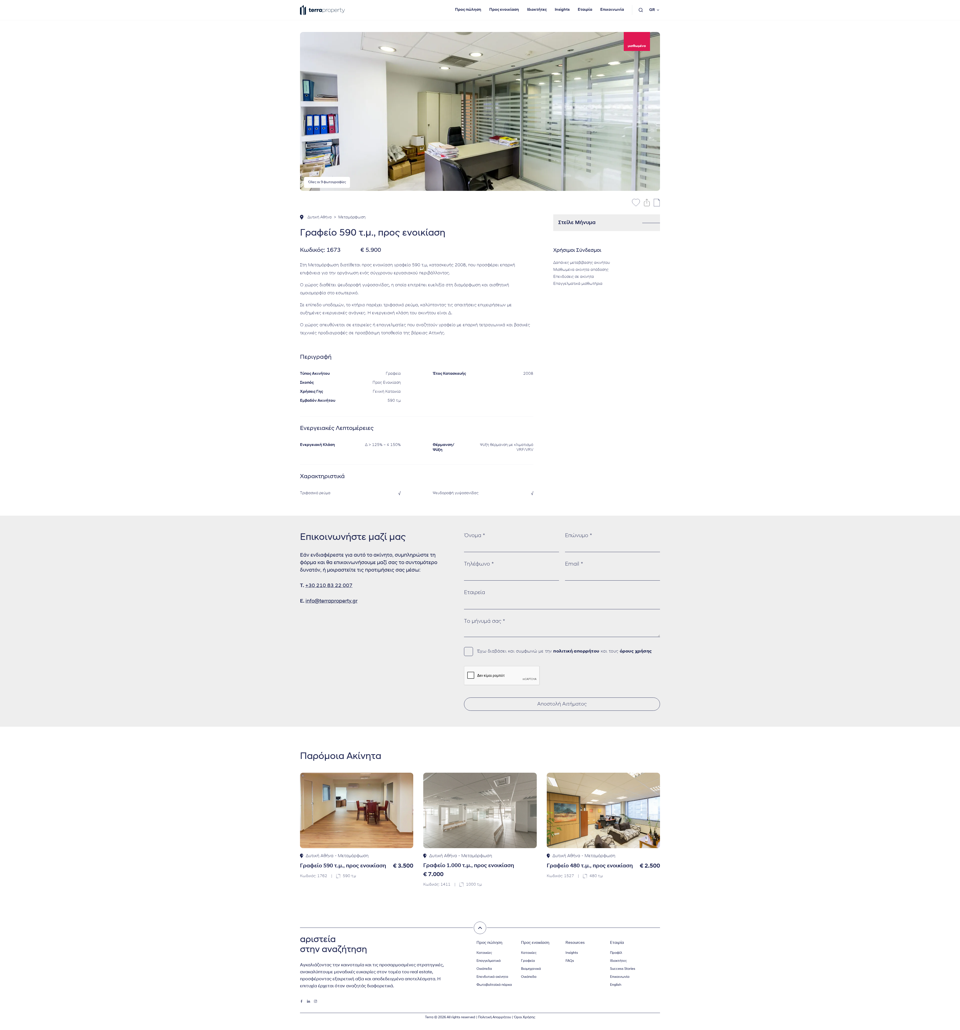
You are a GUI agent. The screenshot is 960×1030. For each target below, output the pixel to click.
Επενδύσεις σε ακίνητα (573, 277)
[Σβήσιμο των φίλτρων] (480, 928)
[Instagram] (315, 1001)
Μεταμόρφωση (352, 217)
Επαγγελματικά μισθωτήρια (577, 284)
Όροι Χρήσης (524, 1017)
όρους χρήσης (636, 651)
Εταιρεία (474, 593)
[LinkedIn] (308, 1001)
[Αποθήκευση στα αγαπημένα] (636, 202)
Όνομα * (474, 536)
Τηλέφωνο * (479, 564)
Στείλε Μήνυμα (577, 222)
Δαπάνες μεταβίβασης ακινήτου (581, 263)
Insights (562, 10)
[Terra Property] (322, 10)
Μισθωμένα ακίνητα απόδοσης (580, 270)
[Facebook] (301, 1001)
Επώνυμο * (578, 536)
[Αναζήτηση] (640, 9)
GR (652, 10)
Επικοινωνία (612, 10)
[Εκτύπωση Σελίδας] (657, 202)
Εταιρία (585, 10)
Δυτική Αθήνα (320, 217)
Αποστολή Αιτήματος (562, 704)
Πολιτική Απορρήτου (494, 1017)
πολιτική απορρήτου (576, 651)
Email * (574, 564)
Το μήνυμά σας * (484, 621)
